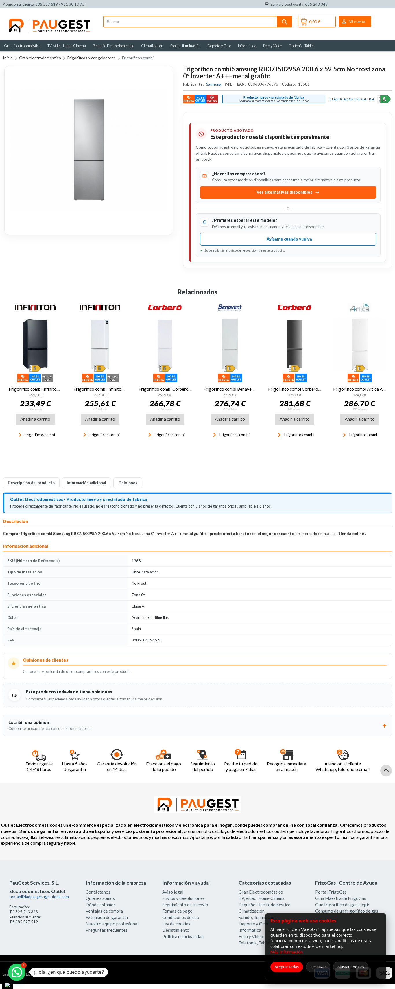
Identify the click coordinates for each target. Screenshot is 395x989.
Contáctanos (98, 891)
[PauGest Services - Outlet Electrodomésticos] (49, 19)
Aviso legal (172, 891)
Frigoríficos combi (138, 57)
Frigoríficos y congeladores (91, 57)
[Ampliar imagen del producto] (89, 150)
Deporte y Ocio (219, 45)
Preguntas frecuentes (107, 930)
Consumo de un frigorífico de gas (346, 911)
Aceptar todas (287, 966)
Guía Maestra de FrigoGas (340, 898)
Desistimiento (175, 930)
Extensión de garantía (107, 917)
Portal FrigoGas (331, 891)
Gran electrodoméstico (40, 57)
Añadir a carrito (35, 419)
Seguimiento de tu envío (185, 904)
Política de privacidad (183, 936)
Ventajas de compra (104, 911)
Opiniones (127, 482)
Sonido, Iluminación (185, 45)
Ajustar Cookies (350, 966)
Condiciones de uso (180, 917)
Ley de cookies (176, 923)
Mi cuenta (357, 21)
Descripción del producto (31, 482)
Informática (247, 45)
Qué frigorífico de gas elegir (342, 904)
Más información (286, 952)
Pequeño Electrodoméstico (113, 45)
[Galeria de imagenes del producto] (88, 150)
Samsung (214, 84)
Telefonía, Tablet (301, 45)
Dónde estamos (101, 904)
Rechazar (318, 966)
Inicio (8, 57)
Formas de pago (177, 911)
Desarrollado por (27, 975)
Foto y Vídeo (272, 45)
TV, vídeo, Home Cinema (66, 45)
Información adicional (86, 482)
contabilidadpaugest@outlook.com (39, 896)
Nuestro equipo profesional (112, 923)
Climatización (152, 45)
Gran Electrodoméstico (22, 45)
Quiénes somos (100, 898)
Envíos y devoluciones (183, 898)
